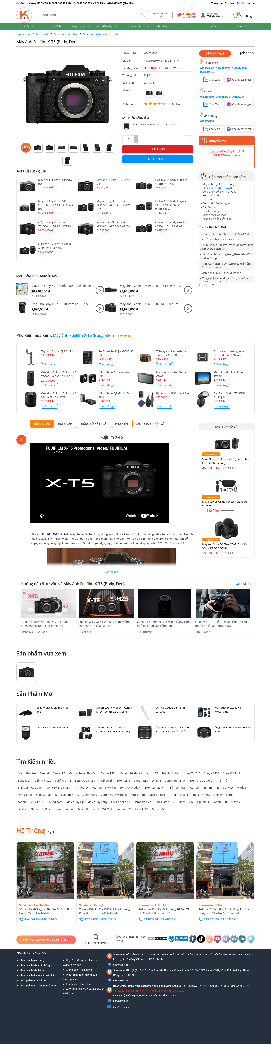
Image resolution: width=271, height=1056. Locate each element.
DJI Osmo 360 (166, 802)
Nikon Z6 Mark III (155, 787)
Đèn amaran (178, 787)
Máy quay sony (97, 802)
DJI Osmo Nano (28, 809)
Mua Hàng (157, 149)
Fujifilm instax (178, 795)
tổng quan (42, 424)
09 (114, 1001)
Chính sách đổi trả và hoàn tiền (37, 975)
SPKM (23, 289)
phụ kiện (121, 424)
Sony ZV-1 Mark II (234, 787)
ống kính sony (201, 795)
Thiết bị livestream (30, 787)
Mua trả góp (157, 159)
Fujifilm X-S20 (42, 780)
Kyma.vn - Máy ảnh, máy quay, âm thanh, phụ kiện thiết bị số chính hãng (24, 15)
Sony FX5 (158, 809)
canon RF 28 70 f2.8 (31, 802)
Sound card (55, 802)
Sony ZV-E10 (192, 773)
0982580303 (207, 96)
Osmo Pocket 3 (143, 802)
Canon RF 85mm (175, 780)
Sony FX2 (24, 780)
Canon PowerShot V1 (83, 773)
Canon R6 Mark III (76, 809)
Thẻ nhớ (221, 780)
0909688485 (207, 68)
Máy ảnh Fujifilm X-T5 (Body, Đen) (47, 41)
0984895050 (223, 68)
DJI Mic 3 (203, 802)
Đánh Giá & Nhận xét (151, 424)
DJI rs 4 (156, 780)
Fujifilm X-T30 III (102, 809)
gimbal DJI (82, 787)
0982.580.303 (120, 980)
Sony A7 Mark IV (46, 795)
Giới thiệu (230, 3)
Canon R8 (59, 773)
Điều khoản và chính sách (32, 953)
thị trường (145, 632)
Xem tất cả (124, 336)
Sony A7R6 (141, 809)
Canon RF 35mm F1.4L (204, 787)
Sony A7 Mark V (130, 787)
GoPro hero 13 (120, 802)
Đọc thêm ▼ (111, 572)
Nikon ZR (236, 802)
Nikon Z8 (152, 773)
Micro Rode (138, 795)
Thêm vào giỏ (50, 364)
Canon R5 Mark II (104, 787)
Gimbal (44, 773)
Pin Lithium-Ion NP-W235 (217, 187)
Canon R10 (90, 795)
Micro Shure (157, 795)
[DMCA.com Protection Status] (157, 939)
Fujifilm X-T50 (70, 795)
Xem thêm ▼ (206, 285)
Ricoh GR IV (185, 802)
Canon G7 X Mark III (114, 795)
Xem (100, 290)
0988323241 (239, 96)
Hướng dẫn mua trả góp (33, 980)
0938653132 (223, 96)
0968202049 (207, 72)
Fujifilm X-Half (171, 773)
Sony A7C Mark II (86, 780)
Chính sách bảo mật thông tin (36, 965)
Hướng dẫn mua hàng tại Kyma (37, 985)
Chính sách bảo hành (31, 970)
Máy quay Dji (75, 802)
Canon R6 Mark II (131, 773)
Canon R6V (123, 809)
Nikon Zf (106, 780)
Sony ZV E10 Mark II (59, 787)
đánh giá (27, 632)
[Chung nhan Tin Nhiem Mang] (131, 939)
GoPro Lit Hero (51, 809)
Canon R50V (108, 773)
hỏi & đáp (65, 424)
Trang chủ (217, 3)
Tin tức (241, 3)
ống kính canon (224, 795)
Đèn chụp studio (201, 780)
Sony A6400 (211, 773)
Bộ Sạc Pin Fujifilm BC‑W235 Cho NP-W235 (155, 124)
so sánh (42, 632)
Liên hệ (251, 3)
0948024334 (239, 68)
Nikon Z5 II (123, 780)
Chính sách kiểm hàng (79, 969)
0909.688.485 (120, 964)
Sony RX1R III (231, 773)
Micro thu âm (27, 773)
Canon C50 (219, 802)
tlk (142, 15)
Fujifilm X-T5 (63, 780)
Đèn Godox (25, 795)
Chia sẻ (250, 53)
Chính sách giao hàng (31, 960)
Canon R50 (141, 780)
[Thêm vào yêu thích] (189, 139)
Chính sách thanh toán (79, 984)
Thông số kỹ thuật (93, 424)
